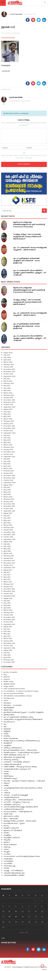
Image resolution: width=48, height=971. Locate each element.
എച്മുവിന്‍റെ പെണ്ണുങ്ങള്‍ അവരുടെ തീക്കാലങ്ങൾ (22, 719)
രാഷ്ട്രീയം (7, 835)
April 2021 (7, 466)
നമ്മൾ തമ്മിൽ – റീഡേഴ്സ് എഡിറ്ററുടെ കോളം (20, 766)
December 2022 (9, 426)
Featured (6, 679)
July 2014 (6, 653)
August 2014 (7, 650)
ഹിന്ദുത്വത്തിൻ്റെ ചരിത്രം (13, 875)
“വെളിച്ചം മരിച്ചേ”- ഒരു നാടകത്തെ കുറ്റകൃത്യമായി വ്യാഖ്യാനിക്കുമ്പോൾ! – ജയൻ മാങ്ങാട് (28, 236)
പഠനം (5, 790)
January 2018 (8, 558)
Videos (5, 700)
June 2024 (7, 388)
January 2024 (8, 397)
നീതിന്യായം (8, 776)
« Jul (2, 938)
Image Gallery (8, 686)
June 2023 (7, 412)
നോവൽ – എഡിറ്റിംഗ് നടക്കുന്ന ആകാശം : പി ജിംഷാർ (24, 781)
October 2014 (8, 645)
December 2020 (9, 475)
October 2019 (8, 508)
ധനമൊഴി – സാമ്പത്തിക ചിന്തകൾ (16, 762)
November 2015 (9, 619)
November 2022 (9, 428)
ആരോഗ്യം (8, 710)
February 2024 (8, 395)
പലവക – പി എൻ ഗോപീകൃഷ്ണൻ (15, 795)
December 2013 (9, 662)
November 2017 (9, 563)
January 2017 (8, 586)
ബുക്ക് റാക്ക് (7, 814)
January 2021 (8, 473)
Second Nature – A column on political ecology (20, 691)
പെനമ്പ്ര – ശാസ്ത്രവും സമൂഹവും (16, 802)
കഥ (4, 724)
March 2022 (7, 445)
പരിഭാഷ (6, 792)
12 (16, 911)
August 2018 (7, 541)
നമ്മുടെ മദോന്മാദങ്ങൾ (12, 764)
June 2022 (7, 437)
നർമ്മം (6, 785)
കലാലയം (7, 729)
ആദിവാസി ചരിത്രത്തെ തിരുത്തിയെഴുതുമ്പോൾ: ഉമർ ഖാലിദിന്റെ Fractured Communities (29, 224)
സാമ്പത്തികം (8, 861)
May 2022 (7, 440)
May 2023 (7, 414)
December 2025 (9, 369)
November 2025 (9, 371)
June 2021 (6, 461)
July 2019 (6, 515)
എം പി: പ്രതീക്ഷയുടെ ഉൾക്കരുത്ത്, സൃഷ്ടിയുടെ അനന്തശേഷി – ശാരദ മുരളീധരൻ (26, 261)
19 (16, 916)
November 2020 (9, 478)
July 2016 (6, 600)
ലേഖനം (6, 842)
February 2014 (8, 660)
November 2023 (9, 402)
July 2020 (6, 487)
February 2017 (8, 584)
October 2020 (8, 480)
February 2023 (8, 421)
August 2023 (7, 409)
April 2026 (7, 360)
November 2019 (9, 506)
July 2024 (6, 385)
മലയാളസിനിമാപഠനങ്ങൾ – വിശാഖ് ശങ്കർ (19, 821)
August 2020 (7, 485)
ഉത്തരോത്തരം (8, 714)
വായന (6, 849)
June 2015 (6, 631)
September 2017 (9, 567)
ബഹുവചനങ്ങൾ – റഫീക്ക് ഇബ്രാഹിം (17, 811)
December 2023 (9, 400)
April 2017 (7, 579)
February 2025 (8, 383)
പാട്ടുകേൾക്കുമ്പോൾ (11, 797)
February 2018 (8, 556)
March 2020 (7, 497)
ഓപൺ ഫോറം (9, 722)
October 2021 (8, 454)
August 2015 (7, 626)
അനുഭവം (7, 703)
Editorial (6, 677)
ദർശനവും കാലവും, (11, 759)
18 (9, 916)
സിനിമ (6, 868)
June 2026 (7, 357)
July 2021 (6, 459)
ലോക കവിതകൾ (9, 844)
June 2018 (6, 546)
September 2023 (9, 407)
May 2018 (6, 548)
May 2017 (6, 577)
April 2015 (7, 636)
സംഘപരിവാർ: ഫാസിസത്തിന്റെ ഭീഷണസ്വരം (21, 856)
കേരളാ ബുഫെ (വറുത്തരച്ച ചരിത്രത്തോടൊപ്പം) (21, 740)
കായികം (6, 736)
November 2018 (9, 534)
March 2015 (7, 638)
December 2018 (9, 532)
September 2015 (9, 624)
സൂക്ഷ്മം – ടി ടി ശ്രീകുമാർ (13, 870)
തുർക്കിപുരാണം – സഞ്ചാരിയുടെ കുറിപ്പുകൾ (21, 752)
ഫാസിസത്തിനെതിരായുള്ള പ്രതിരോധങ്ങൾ (20, 807)
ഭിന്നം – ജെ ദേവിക (10, 818)
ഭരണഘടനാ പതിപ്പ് (11, 816)
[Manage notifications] (42, 966)
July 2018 (6, 544)
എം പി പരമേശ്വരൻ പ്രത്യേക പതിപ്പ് (18, 717)
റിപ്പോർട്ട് (6, 840)
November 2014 (9, 643)
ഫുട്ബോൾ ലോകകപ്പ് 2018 (13, 809)
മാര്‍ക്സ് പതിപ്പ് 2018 (11, 828)
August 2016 (7, 598)
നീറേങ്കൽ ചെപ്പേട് (10, 778)
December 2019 (9, 504)
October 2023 (8, 404)
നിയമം (6, 773)
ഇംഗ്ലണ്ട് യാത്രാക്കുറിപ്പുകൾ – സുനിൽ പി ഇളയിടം (23, 712)
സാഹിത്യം (7, 863)
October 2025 (8, 374)
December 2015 (9, 617)
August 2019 (7, 513)
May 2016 (6, 605)
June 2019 (6, 518)
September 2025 (9, 376)
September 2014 (9, 648)
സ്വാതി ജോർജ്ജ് (16, 14)
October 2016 (8, 593)
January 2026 (8, 367)
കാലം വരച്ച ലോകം (10, 738)
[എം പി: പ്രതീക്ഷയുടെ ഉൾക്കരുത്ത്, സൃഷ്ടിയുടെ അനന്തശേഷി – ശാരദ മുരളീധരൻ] (4, 261)
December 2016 (9, 589)
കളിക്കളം (6, 731)
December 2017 (9, 560)
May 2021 (6, 463)
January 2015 (8, 641)
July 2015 (6, 629)
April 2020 (7, 494)
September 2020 (9, 482)
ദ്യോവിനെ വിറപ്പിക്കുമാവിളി (14, 757)
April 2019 (7, 523)
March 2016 (7, 610)
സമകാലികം (8, 859)
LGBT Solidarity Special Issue (14, 688)
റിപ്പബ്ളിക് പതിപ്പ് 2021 (11, 837)
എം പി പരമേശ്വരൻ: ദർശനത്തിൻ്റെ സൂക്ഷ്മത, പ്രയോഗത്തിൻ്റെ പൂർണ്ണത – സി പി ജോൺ (29, 273)
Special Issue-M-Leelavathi (13, 693)
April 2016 (7, 608)
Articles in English (10, 672)
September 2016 (9, 596)
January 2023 (8, 423)
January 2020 (8, 501)
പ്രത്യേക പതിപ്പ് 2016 (11, 804)
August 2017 (7, 570)
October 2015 (8, 622)
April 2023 (7, 416)
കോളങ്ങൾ (7, 743)
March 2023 (7, 419)
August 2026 (7, 352)
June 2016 (7, 603)
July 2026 (6, 355)
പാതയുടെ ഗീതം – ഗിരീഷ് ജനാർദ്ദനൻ (18, 800)
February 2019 (8, 527)
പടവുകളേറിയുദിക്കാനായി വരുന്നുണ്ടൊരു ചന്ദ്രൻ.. (23, 788)
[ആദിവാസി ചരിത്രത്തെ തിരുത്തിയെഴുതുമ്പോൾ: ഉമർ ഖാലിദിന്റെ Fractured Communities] (4, 225)
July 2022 (6, 435)
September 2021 (9, 456)
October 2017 (8, 565)
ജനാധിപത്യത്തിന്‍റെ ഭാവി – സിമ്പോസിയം (20, 750)
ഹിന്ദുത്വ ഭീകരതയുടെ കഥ (14, 873)
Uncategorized (8, 698)
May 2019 (6, 520)
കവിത (5, 733)
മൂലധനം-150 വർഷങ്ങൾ (12, 830)
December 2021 (9, 452)
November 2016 (9, 591)
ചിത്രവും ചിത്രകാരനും (12, 747)
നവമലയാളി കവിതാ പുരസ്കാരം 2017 (17, 769)
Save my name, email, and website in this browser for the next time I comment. (24, 156)
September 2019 (9, 511)
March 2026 (7, 362)
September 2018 (9, 539)
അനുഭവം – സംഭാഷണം (12, 705)
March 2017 (7, 582)
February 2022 (8, 447)
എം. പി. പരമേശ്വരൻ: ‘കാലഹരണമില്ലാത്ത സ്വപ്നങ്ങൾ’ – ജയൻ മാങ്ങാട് (30, 249)
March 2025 (7, 381)
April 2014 (6, 657)
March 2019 (7, 525)
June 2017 (6, 575)
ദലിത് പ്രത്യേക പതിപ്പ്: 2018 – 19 (16, 755)
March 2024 (7, 393)
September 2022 (9, 433)
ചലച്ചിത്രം (7, 745)
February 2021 (8, 471)
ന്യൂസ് (6, 783)
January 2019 (8, 530)
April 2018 (7, 551)
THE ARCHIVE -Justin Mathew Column (17, 696)
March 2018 (7, 553)
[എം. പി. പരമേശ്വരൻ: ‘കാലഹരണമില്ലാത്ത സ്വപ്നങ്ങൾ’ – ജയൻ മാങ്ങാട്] (4, 249)
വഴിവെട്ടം (6, 847)
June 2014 (6, 655)
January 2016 (8, 615)
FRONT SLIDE (8, 681)
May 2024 (6, 390)
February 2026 (8, 364)
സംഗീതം (6, 854)
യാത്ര (6, 833)
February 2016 (8, 612)
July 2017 (6, 572)
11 (9, 911)
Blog (5, 674)
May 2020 (7, 492)
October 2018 (8, 537)
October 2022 (8, 430)
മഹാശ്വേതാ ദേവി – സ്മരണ (14, 823)
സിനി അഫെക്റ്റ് (9, 866)
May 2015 (6, 634)
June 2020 (7, 490)
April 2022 (7, 442)
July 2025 (6, 378)
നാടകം (6, 771)
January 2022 (8, 449)
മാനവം (6, 825)
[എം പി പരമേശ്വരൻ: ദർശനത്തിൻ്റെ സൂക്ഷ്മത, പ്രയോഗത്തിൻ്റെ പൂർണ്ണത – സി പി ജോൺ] (4, 273)
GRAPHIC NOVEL (9, 684)
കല (4, 726)
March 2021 (7, 468)
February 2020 (8, 499)
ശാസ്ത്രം (6, 851)
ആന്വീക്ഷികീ (8, 707)
